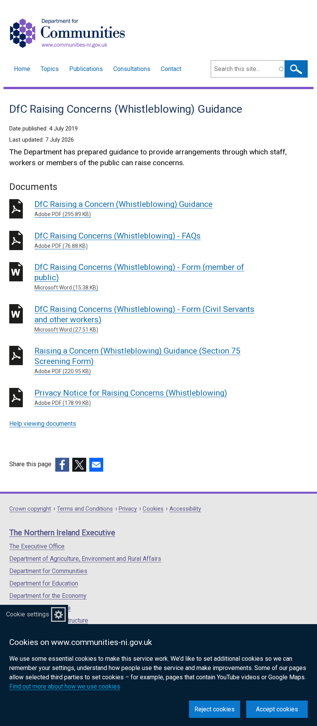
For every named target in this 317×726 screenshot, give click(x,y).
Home (22, 69)
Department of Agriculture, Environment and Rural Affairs (85, 558)
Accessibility (185, 509)
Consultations (131, 69)
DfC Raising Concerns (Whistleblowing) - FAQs (117, 240)
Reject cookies (214, 709)
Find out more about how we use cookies (64, 686)
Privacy (128, 509)
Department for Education (43, 583)
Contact (171, 69)
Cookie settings (27, 614)
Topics (50, 69)
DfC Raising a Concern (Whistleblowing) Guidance (123, 208)
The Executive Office (37, 546)
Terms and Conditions (85, 509)
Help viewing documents (42, 423)
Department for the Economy (48, 595)
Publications (86, 69)
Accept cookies (277, 709)
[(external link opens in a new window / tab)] (62, 465)
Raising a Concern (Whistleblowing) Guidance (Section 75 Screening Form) (137, 360)
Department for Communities (48, 571)
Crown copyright (30, 509)
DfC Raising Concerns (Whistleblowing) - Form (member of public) (139, 276)
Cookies (153, 509)
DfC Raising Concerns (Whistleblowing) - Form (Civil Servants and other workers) (144, 319)
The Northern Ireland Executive (62, 532)
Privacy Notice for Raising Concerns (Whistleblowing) (130, 397)
